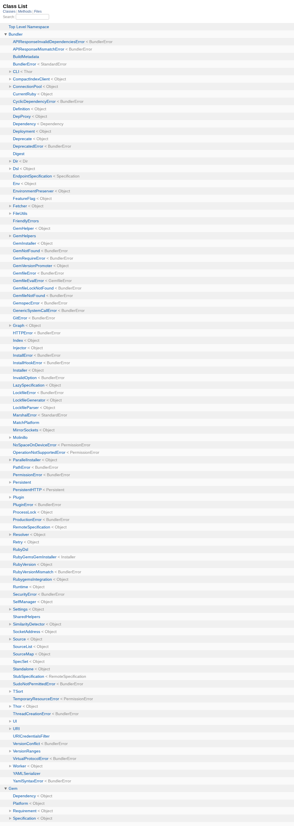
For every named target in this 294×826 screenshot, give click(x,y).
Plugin (18, 497)
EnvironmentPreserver (33, 191)
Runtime (20, 586)
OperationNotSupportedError (39, 452)
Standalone (23, 669)
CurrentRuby (24, 94)
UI (15, 721)
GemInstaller (24, 243)
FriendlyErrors (26, 221)
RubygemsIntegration (32, 579)
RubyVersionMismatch (33, 572)
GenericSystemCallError (35, 310)
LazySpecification (29, 385)
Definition (21, 109)
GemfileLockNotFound (33, 288)
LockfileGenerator (29, 400)
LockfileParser (26, 407)
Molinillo (20, 437)
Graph (18, 325)
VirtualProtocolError (31, 758)
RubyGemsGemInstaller (35, 557)
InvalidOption (25, 377)
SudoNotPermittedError (34, 684)
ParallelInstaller (27, 460)
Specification (24, 818)
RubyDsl (20, 549)
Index (18, 340)
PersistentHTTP (27, 489)
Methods (25, 11)
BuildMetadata (26, 56)
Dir (15, 161)
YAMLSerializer (26, 773)
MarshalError (25, 415)
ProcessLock (24, 512)
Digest (18, 153)
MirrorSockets (25, 430)
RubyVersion (24, 564)
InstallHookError (27, 362)
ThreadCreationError (32, 713)
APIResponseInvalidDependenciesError (49, 41)
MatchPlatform (26, 422)
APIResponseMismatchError (38, 49)
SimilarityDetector (29, 624)
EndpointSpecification (32, 176)
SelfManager (24, 601)
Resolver (21, 534)
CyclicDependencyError (34, 101)
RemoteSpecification (31, 527)
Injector (19, 348)
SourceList (22, 646)
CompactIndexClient (31, 79)
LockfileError (24, 392)
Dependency (24, 123)
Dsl (16, 168)
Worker (19, 766)
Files (38, 11)
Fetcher (20, 206)
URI (16, 728)
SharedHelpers (26, 616)
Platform (20, 803)
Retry (18, 542)
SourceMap (23, 654)
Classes (9, 11)
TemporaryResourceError (36, 698)
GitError (20, 318)
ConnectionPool (27, 86)
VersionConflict (26, 743)
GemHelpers (24, 235)
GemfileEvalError (28, 280)
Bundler (16, 34)
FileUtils (20, 213)
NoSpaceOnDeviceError (35, 445)
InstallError (23, 355)
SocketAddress (26, 631)
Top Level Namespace (29, 26)
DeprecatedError (28, 146)
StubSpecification (28, 676)
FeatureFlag (24, 198)
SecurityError (25, 594)
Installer (20, 370)
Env (16, 183)
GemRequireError (29, 258)
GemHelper (23, 228)
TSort (18, 691)
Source (19, 639)
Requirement (24, 810)
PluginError (23, 504)
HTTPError (23, 333)
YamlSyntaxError (28, 781)
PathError (21, 467)
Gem (13, 788)
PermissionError (27, 474)
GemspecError (26, 303)
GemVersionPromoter (32, 265)
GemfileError (24, 273)
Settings (20, 609)
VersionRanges (26, 751)
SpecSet (20, 661)
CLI (16, 71)
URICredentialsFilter (31, 736)
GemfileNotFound (29, 295)
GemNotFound (26, 250)
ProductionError (27, 519)
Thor (17, 706)
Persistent (22, 482)
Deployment (24, 131)
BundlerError (24, 64)
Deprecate (22, 138)
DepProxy (22, 116)
